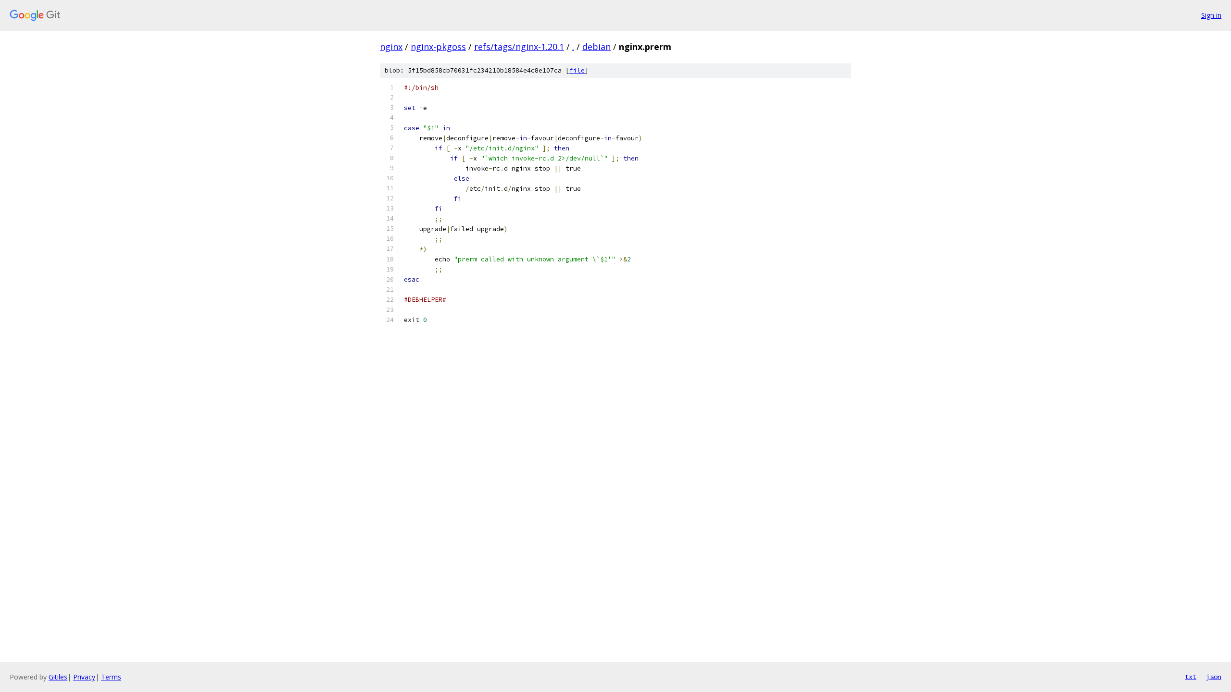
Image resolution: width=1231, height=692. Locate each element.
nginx (391, 46)
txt (1190, 676)
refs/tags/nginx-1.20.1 (519, 46)
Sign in (1211, 15)
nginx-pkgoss (438, 46)
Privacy (84, 676)
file (577, 70)
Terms (111, 676)
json (1213, 676)
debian (596, 46)
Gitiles (58, 676)
